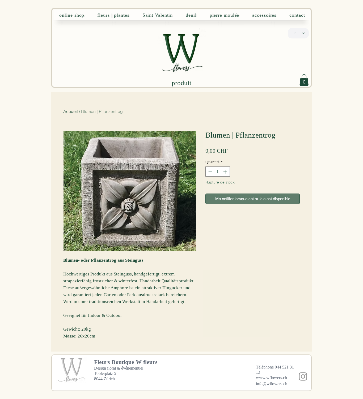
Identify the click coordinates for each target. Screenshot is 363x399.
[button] (304, 80)
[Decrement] (209, 172)
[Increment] (225, 172)
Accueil (70, 111)
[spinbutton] (217, 172)
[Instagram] (303, 376)
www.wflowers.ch (271, 377)
